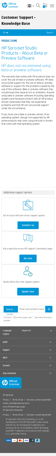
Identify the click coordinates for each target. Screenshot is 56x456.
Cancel (9, 314)
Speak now (28, 291)
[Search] (38, 6)
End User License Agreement (39, 399)
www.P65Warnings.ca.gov (14, 406)
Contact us (28, 225)
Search (50, 32)
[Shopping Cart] (45, 5)
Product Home (9, 40)
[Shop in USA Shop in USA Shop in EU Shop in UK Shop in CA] (32, 5)
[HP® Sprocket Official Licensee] (10, 5)
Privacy (6, 399)
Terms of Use (17, 399)
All (4, 32)
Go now (28, 258)
